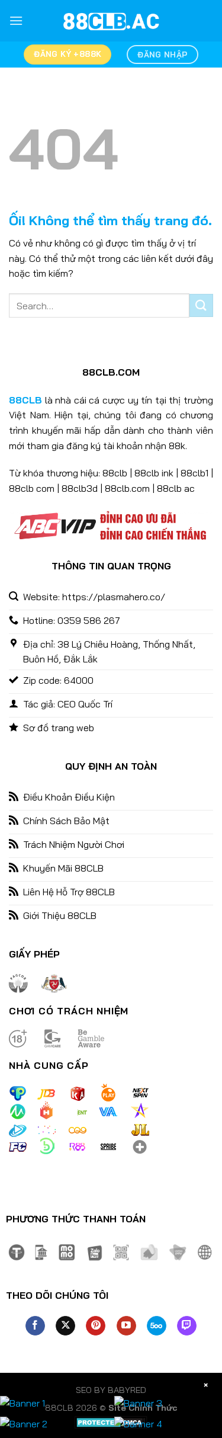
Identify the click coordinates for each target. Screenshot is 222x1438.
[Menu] (16, 20)
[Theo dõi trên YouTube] (126, 1326)
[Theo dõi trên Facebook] (35, 1326)
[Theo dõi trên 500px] (156, 1326)
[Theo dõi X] (65, 1326)
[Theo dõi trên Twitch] (187, 1326)
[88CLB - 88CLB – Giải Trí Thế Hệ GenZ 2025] (111, 20)
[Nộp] (201, 305)
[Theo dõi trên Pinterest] (95, 1326)
